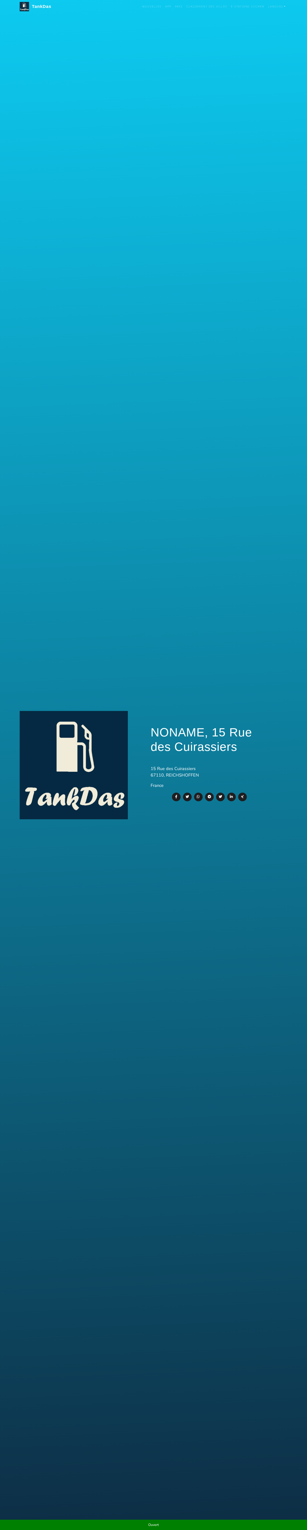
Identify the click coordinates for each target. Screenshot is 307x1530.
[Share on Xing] (242, 797)
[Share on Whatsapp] (198, 797)
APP (168, 6)
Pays (179, 6)
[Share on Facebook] (176, 797)
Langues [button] (275, 6)
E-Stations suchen (247, 6)
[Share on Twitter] (187, 797)
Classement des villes (206, 6)
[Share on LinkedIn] (231, 797)
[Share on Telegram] (209, 797)
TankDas (40, 6)
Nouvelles (151, 6)
